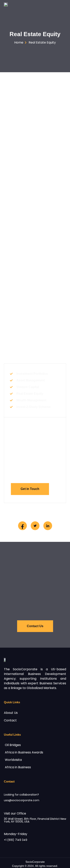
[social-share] (22, 525)
